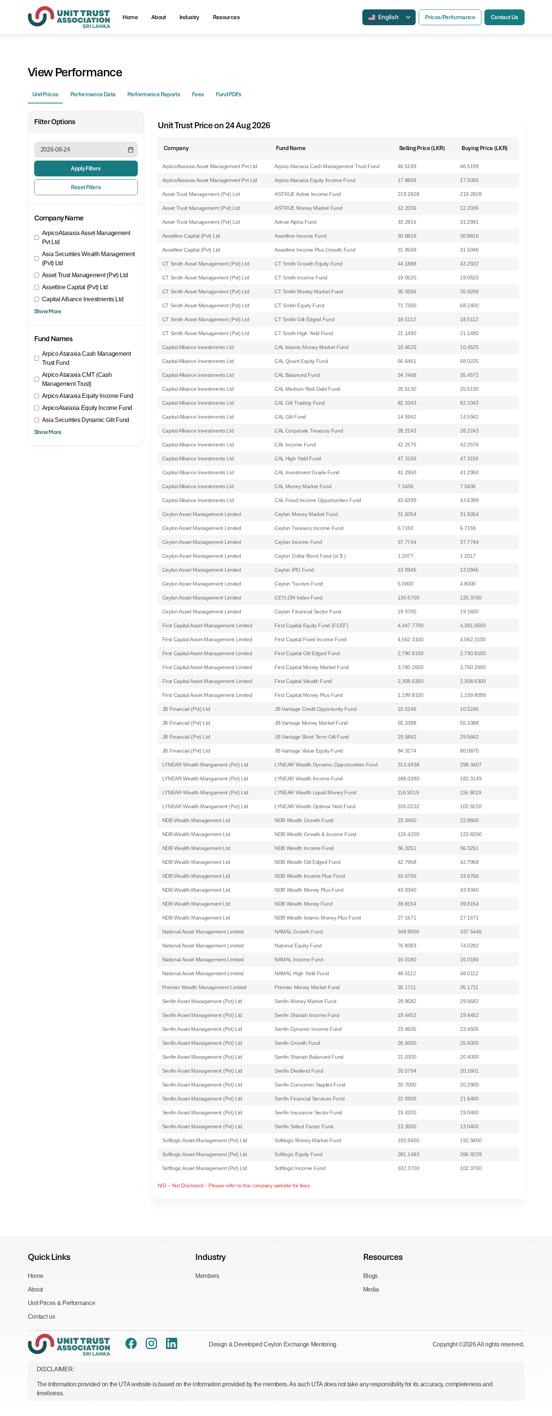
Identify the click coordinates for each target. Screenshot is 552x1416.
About (158, 17)
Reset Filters (86, 187)
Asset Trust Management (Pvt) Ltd (85, 275)
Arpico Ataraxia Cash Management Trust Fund (86, 358)
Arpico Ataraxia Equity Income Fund (87, 396)
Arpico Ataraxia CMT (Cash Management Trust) (77, 379)
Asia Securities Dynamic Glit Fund (85, 420)
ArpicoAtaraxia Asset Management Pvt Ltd (86, 237)
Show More (48, 311)
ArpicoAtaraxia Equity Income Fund (87, 408)
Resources (226, 17)
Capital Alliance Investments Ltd (83, 299)
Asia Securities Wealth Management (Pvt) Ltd (88, 258)
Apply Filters (86, 168)
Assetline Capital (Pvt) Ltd (75, 287)
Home (130, 17)
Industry (189, 17)
